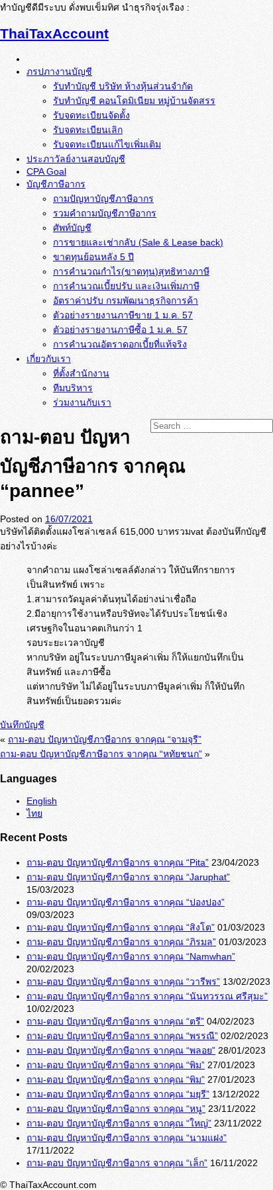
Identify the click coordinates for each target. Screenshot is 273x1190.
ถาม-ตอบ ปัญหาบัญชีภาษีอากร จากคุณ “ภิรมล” (121, 942)
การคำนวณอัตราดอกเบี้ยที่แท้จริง (120, 344)
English (42, 801)
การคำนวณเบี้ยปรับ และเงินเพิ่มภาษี (126, 286)
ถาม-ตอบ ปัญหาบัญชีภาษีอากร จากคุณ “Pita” (118, 862)
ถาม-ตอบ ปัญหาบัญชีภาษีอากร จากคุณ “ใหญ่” (119, 1123)
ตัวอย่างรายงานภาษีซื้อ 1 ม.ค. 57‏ (120, 329)
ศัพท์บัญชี (72, 227)
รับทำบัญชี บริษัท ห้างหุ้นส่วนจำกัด (123, 86)
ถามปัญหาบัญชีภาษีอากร (103, 198)
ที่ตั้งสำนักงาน (81, 373)
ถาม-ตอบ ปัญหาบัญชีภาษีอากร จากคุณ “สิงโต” (121, 927)
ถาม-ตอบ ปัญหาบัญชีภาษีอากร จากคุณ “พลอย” (121, 1050)
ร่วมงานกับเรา (82, 402)
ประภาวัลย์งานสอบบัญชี (76, 159)
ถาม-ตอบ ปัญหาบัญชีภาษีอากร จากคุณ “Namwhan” (131, 956)
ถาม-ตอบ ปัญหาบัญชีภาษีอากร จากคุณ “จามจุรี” (104, 739)
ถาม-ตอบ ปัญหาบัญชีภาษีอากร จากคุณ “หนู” (116, 1108)
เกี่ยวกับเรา (49, 358)
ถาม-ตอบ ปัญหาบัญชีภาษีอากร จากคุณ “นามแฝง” (127, 1137)
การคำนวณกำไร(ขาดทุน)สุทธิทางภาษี (131, 271)
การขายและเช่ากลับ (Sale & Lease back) (138, 242)
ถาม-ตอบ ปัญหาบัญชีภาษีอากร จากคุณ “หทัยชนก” (101, 754)
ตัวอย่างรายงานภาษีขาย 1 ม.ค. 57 (123, 315)
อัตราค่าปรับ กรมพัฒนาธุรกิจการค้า (125, 300)
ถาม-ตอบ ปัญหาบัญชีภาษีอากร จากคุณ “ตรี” (115, 1021)
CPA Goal (46, 171)
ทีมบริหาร (73, 388)
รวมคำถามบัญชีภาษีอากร (104, 213)
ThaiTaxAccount (54, 33)
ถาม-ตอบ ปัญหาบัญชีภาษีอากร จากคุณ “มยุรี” (118, 1094)
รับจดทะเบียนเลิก (88, 129)
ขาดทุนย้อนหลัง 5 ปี (93, 257)
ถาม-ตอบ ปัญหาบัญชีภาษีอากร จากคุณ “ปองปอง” (126, 902)
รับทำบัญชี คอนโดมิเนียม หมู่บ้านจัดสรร (134, 100)
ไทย (34, 813)
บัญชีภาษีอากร (56, 184)
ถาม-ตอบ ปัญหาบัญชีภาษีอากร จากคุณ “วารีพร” (123, 981)
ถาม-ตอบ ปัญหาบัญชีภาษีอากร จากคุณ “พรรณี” (122, 1035)
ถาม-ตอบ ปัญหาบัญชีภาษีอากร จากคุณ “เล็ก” (117, 1163)
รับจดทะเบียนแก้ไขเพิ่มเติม (107, 144)
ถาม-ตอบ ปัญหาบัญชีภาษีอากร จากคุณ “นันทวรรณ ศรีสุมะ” (147, 996)
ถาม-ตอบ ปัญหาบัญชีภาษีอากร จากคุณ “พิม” (116, 1065)
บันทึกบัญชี (22, 724)
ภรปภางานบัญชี (59, 71)
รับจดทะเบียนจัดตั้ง (91, 115)
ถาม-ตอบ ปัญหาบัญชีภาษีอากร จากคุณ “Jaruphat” (128, 877)
